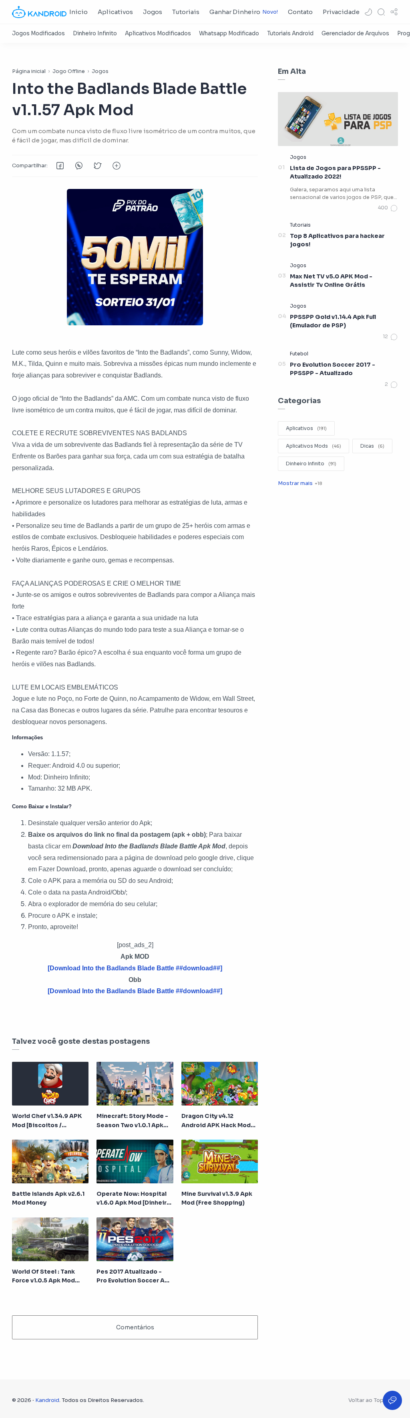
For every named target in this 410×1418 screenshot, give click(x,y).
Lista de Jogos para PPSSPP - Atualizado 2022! (335, 172)
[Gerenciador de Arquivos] (355, 33)
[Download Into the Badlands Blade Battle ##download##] (135, 991)
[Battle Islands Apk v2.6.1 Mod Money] (50, 1161)
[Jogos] (298, 157)
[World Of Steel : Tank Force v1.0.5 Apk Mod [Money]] (50, 1239)
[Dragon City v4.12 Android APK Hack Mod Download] (219, 1084)
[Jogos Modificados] (38, 33)
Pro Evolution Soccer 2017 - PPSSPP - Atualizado (332, 369)
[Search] (381, 12)
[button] (368, 12)
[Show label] (300, 483)
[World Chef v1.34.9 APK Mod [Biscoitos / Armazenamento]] (50, 1084)
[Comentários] (388, 208)
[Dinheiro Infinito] (95, 33)
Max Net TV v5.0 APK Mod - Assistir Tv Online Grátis (331, 281)
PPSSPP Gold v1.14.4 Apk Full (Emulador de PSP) (333, 321)
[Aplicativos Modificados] (158, 33)
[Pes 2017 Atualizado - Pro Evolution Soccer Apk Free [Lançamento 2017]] (134, 1239)
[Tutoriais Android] (290, 33)
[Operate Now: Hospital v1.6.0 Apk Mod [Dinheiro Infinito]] (134, 1161)
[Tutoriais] (300, 225)
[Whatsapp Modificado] (229, 33)
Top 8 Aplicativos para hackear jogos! (337, 240)
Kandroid (47, 1400)
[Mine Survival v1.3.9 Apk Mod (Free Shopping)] (219, 1161)
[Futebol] (299, 354)
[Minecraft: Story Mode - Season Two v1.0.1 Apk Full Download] (134, 1084)
